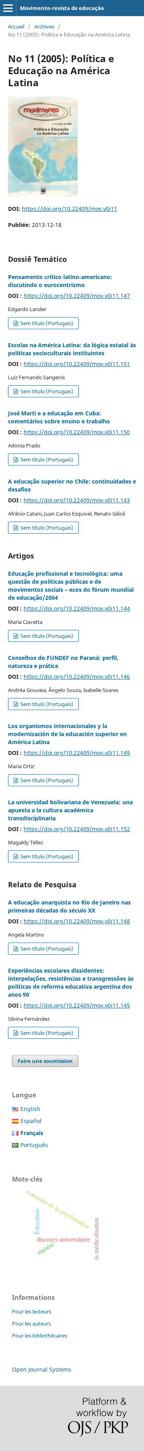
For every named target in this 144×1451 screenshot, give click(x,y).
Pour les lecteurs (31, 1311)
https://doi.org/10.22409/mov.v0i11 (69, 208)
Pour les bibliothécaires (39, 1335)
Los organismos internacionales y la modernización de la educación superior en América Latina (67, 734)
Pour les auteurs (31, 1323)
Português (34, 1145)
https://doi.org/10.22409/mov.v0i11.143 (77, 500)
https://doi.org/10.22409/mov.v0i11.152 (77, 829)
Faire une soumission (45, 1060)
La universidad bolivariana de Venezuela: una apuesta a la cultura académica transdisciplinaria (70, 810)
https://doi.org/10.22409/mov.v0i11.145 (77, 1005)
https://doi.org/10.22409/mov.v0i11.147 (77, 296)
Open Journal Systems (41, 1369)
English (30, 1109)
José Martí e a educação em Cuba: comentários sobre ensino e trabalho (59, 417)
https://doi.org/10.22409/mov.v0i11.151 (77, 364)
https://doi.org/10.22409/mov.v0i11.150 (77, 432)
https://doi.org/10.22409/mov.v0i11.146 (77, 676)
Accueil (16, 26)
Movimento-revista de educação (62, 8)
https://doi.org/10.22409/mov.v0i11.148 (77, 921)
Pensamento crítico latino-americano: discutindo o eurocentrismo (60, 281)
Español (31, 1121)
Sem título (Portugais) (46, 323)
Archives (44, 26)
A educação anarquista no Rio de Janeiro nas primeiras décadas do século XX (69, 906)
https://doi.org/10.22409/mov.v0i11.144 (77, 608)
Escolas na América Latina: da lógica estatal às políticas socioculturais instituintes (72, 349)
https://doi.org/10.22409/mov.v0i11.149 (77, 753)
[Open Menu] (8, 8)
